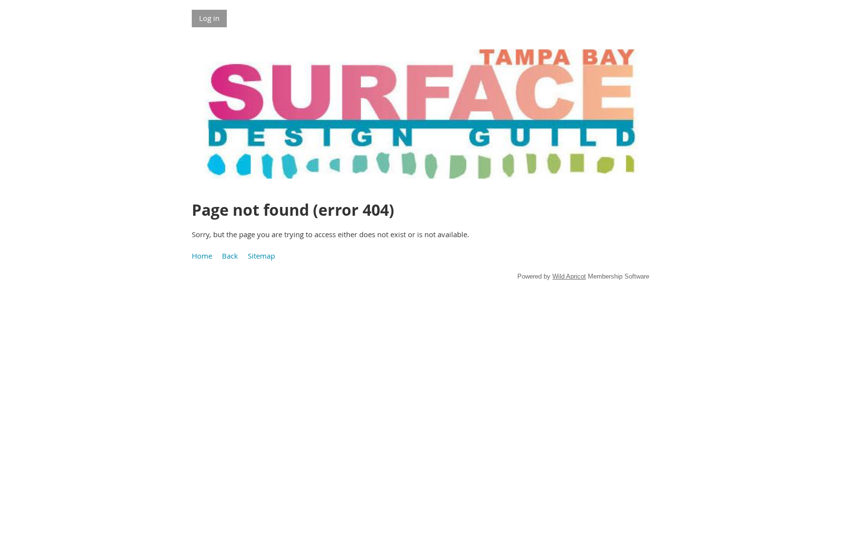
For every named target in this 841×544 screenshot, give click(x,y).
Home (202, 256)
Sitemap (261, 256)
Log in (209, 18)
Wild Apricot (569, 276)
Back (230, 256)
